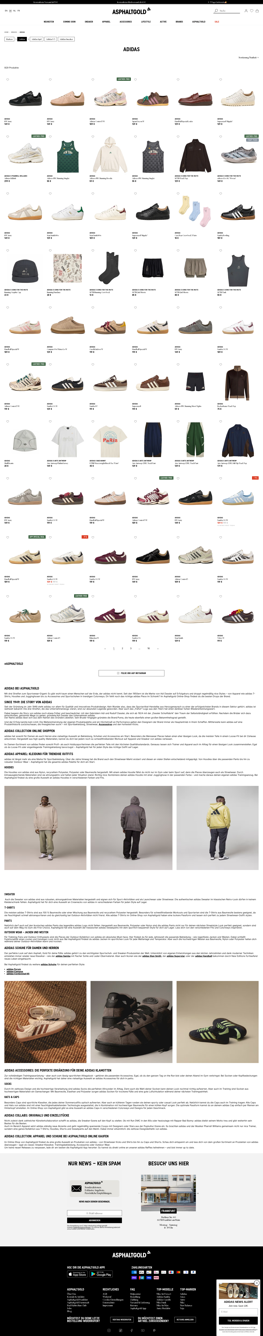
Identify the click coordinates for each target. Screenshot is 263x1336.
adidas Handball (203, 955)
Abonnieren (94, 1220)
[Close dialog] (256, 1283)
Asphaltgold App (138, 1308)
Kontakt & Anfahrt (75, 1296)
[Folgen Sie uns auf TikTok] (120, 1330)
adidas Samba (63, 955)
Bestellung (135, 1296)
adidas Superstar (176, 955)
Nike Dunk (161, 1302)
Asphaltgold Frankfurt (77, 1299)
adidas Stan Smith (151, 955)
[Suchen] (216, 11)
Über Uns (71, 1293)
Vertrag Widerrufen (122, 1320)
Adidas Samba (163, 1296)
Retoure (134, 1305)
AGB (105, 1293)
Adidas (183, 1293)
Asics (182, 1296)
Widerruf (107, 1296)
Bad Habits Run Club (76, 1305)
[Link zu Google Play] (101, 1274)
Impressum (108, 1305)
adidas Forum (14, 969)
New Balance (186, 1305)
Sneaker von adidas (151, 738)
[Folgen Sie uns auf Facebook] (131, 1330)
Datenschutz (109, 1302)
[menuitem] (19, 57)
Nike (182, 1302)
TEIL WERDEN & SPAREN (238, 1320)
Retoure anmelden (185, 1320)
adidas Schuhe (48, 964)
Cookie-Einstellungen (113, 1299)
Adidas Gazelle (164, 1299)
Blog (69, 1311)
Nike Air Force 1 (164, 1293)
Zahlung (134, 1299)
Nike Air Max (162, 1305)
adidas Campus (15, 971)
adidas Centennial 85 (18, 973)
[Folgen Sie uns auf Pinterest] (154, 1330)
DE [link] (10, 11)
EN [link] (6, 11)
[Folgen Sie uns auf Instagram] (109, 1330)
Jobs (69, 1308)
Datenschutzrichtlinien (82, 1227)
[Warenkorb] (257, 10)
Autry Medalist (163, 1308)
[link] (131, 10)
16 (148, 648)
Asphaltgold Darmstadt (78, 1302)
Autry (182, 1299)
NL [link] (14, 11)
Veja (182, 1308)
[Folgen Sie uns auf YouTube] (142, 1330)
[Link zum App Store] (77, 1274)
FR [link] (19, 11)
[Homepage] (131, 1254)
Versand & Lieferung (140, 1302)
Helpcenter (135, 1293)
